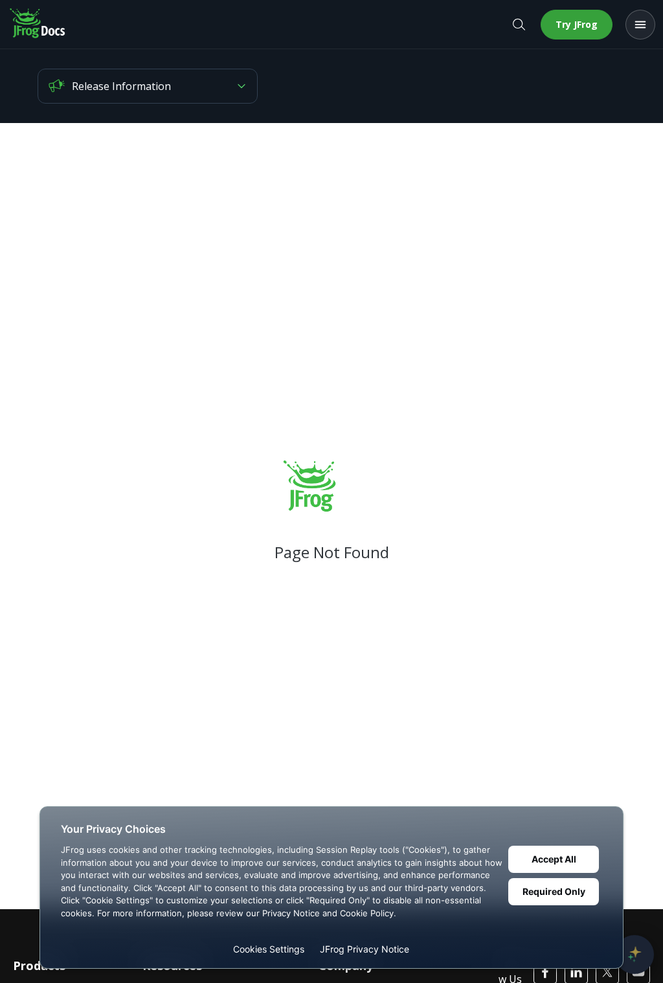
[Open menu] (640, 25)
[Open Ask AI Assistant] (634, 954)
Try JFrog (577, 24)
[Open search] (519, 25)
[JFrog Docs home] (38, 24)
